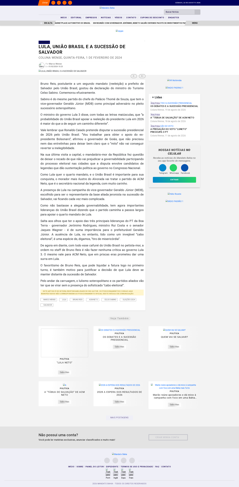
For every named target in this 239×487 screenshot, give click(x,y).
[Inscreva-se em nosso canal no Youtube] (132, 460)
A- (134, 76)
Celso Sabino (110, 300)
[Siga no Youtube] (70, 3)
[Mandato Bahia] (107, 8)
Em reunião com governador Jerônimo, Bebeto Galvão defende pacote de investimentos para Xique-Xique (143, 23)
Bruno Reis (77, 300)
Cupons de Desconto (153, 17)
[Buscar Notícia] (197, 12)
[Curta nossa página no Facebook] (107, 460)
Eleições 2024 (128, 300)
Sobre (80, 467)
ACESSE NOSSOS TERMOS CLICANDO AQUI (51, 482)
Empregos (92, 17)
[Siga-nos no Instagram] (115, 460)
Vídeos (119, 17)
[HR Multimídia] (174, 80)
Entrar (45, 2)
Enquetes (173, 17)
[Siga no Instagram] (59, 3)
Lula (64, 300)
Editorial (77, 17)
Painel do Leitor (95, 467)
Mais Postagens (119, 417)
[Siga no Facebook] (53, 3)
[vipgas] (119, 31)
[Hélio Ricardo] (174, 194)
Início (64, 17)
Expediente (112, 467)
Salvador (47, 305)
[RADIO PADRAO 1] (174, 87)
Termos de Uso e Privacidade (137, 467)
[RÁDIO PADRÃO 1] (174, 201)
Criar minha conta (167, 437)
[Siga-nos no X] (123, 460)
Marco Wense (49, 300)
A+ (142, 76)
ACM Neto (93, 300)
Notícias (107, 17)
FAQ (157, 467)
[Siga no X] (64, 3)
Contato (132, 17)
